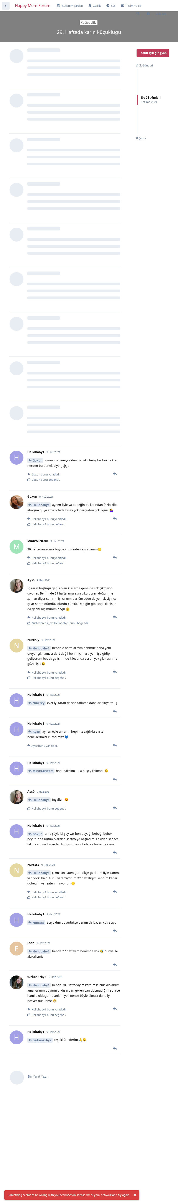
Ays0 (36, 732)
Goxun (37, 460)
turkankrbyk (42, 1040)
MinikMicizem (43, 771)
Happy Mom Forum (32, 5)
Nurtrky (38, 703)
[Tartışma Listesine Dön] (6, 6)
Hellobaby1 (41, 505)
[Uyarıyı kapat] (134, 1195)
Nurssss (38, 923)
